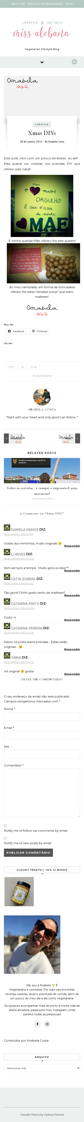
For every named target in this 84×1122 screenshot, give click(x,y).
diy (22, 366)
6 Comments (42, 376)
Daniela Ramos (25, 529)
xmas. (33, 366)
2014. (12, 366)
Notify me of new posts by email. (28, 843)
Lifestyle (42, 124)
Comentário (14, 765)
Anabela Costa (56, 142)
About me (18, 4)
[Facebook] (37, 1024)
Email (9, 728)
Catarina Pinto (25, 603)
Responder (72, 545)
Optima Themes (54, 1114)
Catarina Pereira (26, 628)
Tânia (16, 657)
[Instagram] (47, 1024)
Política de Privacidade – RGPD (50, 4)
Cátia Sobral (23, 579)
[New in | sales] (12, 438)
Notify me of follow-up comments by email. (36, 830)
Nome (9, 709)
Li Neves (18, 554)
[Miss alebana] (42, 30)
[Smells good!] (71, 438)
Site (6, 746)
